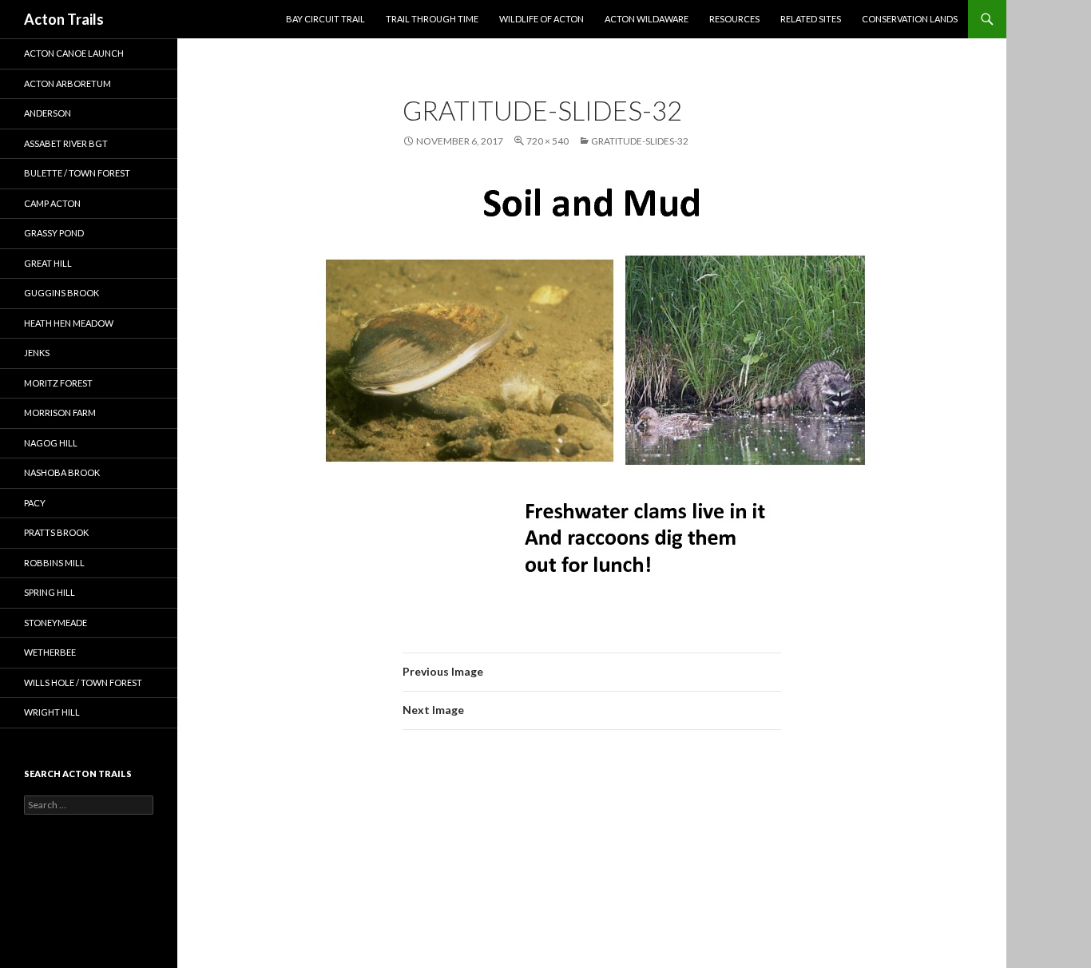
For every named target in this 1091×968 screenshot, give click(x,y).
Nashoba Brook (62, 472)
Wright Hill (52, 712)
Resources (734, 19)
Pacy (35, 503)
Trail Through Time (432, 19)
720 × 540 (547, 141)
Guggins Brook (61, 293)
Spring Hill (49, 592)
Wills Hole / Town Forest (83, 682)
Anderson (47, 113)
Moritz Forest (58, 383)
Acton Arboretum (67, 83)
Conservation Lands (910, 19)
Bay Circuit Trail (325, 19)
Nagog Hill (50, 443)
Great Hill (48, 263)
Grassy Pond (54, 233)
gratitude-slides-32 (639, 141)
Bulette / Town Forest (77, 173)
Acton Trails (64, 19)
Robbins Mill (54, 562)
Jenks (37, 352)
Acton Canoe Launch (74, 53)
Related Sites (810, 19)
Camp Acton (52, 203)
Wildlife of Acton (541, 19)
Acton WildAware (646, 19)
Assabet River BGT (66, 143)
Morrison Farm (60, 412)
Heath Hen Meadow (68, 323)
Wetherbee (50, 652)
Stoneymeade (55, 622)
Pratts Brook (56, 532)
